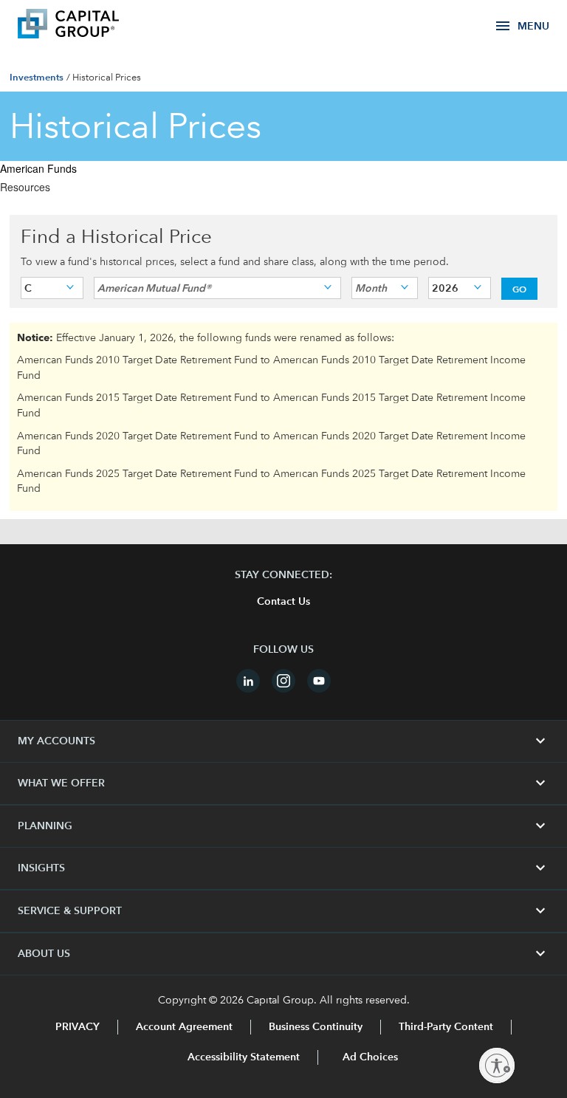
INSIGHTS (283, 868)
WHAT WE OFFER (283, 783)
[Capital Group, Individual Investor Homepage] (90, 26)
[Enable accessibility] (497, 1065)
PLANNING (283, 826)
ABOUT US (283, 954)
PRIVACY (77, 1027)
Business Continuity (315, 1027)
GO (519, 289)
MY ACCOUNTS (283, 741)
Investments (36, 77)
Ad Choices (369, 1057)
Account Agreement (184, 1027)
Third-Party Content (446, 1027)
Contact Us (283, 602)
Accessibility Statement (244, 1057)
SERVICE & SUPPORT (283, 911)
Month (371, 288)
